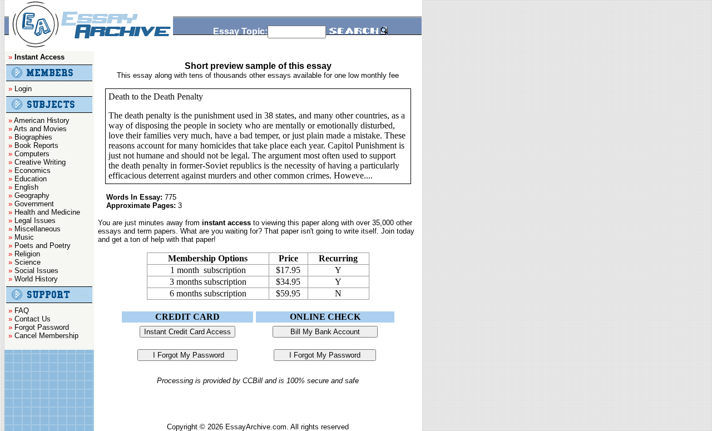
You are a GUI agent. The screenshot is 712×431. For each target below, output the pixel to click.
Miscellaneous (37, 229)
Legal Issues (35, 220)
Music (24, 237)
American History (42, 120)
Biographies (33, 137)
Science (27, 262)
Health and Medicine (47, 212)
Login (23, 89)
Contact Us (32, 319)
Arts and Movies (40, 129)
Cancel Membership (46, 335)
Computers (32, 154)
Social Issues (36, 270)
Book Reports (36, 145)
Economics (32, 170)
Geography (32, 195)
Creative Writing (40, 162)
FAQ (21, 310)
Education (30, 179)
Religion (27, 254)
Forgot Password (41, 327)
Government (34, 204)
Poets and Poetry (42, 245)
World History (36, 279)
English (26, 187)
